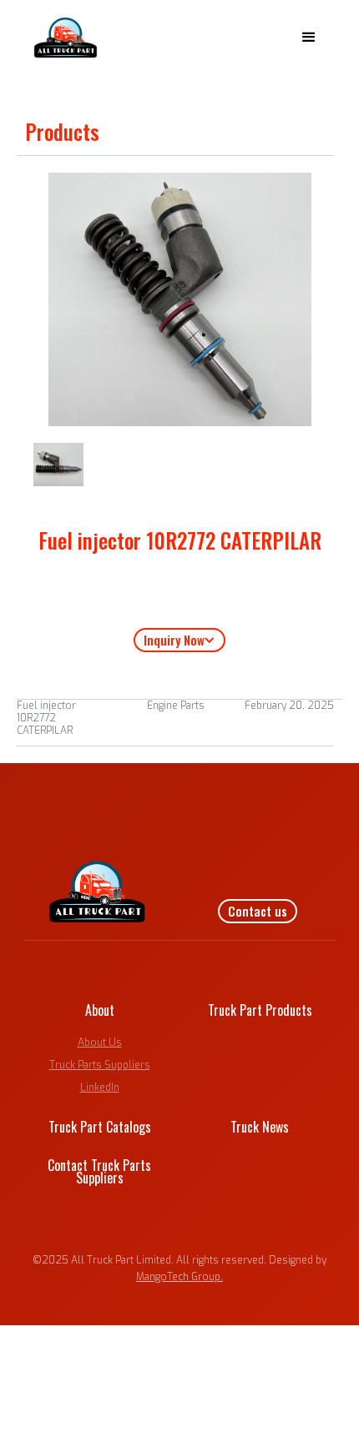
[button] (309, 38)
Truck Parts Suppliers (99, 1065)
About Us (100, 1042)
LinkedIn (99, 1087)
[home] (61, 37)
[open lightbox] (58, 464)
